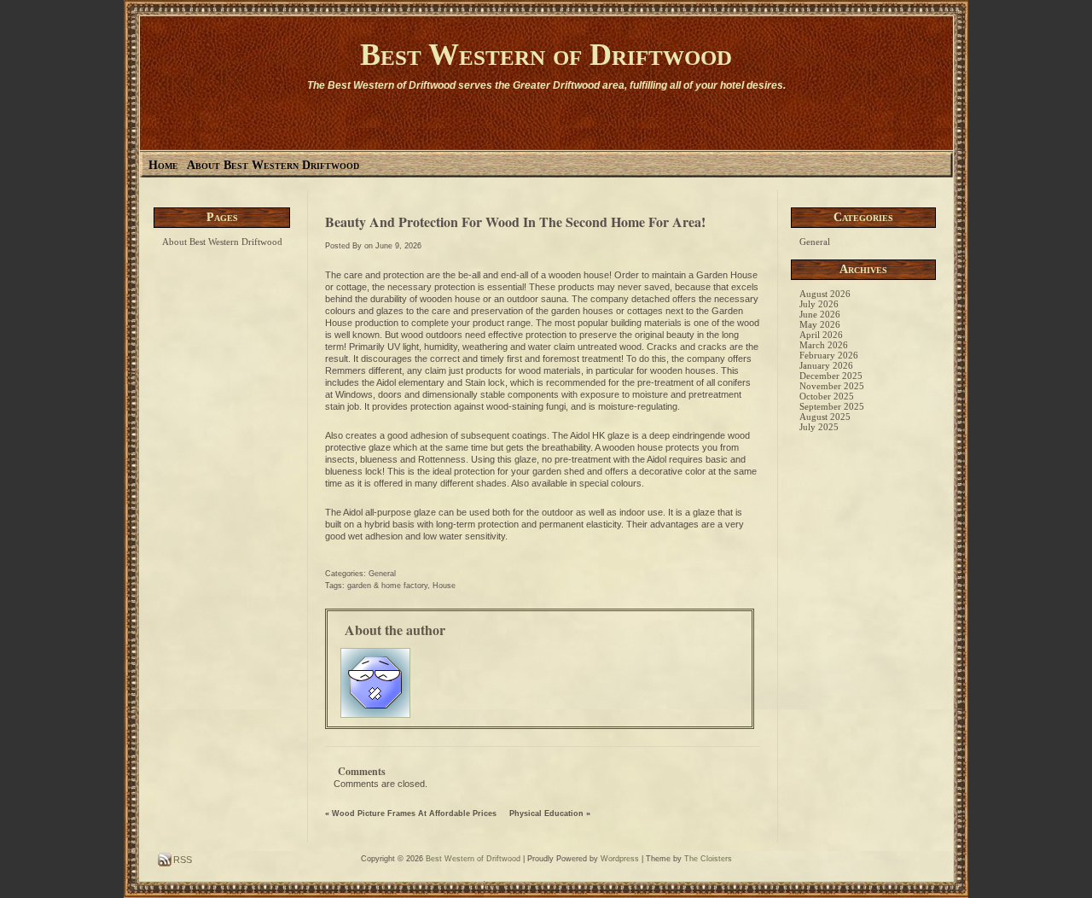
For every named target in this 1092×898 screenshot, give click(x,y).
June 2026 (819, 314)
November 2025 (831, 386)
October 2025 (826, 396)
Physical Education (546, 813)
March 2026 (823, 345)
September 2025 (831, 406)
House (444, 585)
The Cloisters (708, 858)
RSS (181, 859)
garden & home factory (387, 585)
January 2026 (826, 365)
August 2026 (825, 294)
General (382, 573)
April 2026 (821, 334)
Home (163, 165)
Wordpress (620, 858)
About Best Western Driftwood (273, 165)
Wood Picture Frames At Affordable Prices (414, 813)
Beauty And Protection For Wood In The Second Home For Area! (515, 221)
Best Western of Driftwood (546, 55)
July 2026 (819, 304)
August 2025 (825, 416)
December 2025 (831, 375)
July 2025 (819, 427)
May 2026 (819, 324)
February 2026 (828, 355)
